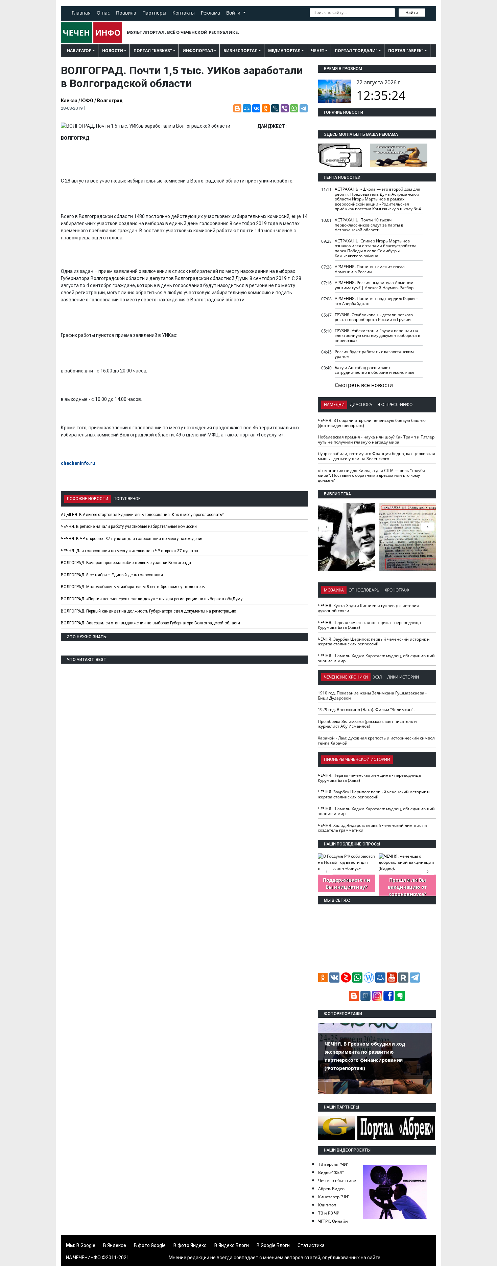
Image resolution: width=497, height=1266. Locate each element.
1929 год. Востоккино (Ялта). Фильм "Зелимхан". (366, 709)
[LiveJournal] (275, 108)
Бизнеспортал (240, 50)
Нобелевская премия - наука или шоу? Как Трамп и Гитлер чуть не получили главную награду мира (376, 439)
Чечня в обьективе (337, 1180)
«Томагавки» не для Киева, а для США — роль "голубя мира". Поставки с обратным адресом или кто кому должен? (371, 475)
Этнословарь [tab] (364, 590)
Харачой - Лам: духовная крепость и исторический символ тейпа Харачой (376, 740)
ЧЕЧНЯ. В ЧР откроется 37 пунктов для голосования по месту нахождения (132, 538)
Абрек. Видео (331, 1189)
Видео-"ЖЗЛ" (331, 1172)
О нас (103, 12)
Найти (411, 12)
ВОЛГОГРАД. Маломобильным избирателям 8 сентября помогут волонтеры (133, 586)
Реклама (210, 12)
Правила (126, 12)
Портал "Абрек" (406, 50)
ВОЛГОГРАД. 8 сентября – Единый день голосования (112, 575)
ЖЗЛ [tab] (377, 677)
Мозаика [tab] (334, 590)
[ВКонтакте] (256, 108)
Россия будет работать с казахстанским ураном (374, 354)
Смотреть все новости (364, 385)
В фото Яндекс (190, 1245)
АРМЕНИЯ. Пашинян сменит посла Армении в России (370, 269)
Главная (81, 12)
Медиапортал (284, 50)
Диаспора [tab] (361, 404)
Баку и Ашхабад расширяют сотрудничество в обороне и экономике (375, 370)
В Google (85, 1245)
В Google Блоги (273, 1245)
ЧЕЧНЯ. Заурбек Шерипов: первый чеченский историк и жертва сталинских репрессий (374, 641)
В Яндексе (114, 1245)
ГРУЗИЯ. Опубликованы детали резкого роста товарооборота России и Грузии (374, 317)
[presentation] (427, 526)
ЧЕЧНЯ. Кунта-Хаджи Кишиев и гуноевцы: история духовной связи (368, 608)
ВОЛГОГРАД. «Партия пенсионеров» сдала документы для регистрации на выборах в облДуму (151, 599)
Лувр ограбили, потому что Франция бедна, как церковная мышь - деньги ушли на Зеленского (376, 456)
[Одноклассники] (266, 108)
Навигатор (79, 50)
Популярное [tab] (127, 498)
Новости (112, 50)
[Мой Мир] (247, 108)
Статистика (311, 1245)
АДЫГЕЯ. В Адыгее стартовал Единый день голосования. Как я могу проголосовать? (142, 514)
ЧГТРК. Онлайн (333, 1221)
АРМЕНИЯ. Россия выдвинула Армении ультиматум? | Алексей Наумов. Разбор (374, 285)
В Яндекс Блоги (231, 1245)
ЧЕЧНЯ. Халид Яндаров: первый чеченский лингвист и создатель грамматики (372, 827)
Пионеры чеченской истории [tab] (357, 759)
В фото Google (150, 1245)
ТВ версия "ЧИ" (333, 1164)
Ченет (317, 50)
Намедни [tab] (334, 404)
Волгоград (110, 100)
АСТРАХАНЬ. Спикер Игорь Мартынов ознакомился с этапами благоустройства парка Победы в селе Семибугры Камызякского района (376, 248)
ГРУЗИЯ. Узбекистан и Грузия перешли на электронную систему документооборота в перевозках (377, 335)
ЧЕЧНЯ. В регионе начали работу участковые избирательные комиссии (129, 526)
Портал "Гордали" (356, 50)
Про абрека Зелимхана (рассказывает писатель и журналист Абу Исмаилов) (367, 723)
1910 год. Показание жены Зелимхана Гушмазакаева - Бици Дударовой (372, 695)
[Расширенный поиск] (429, 12)
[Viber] (285, 108)
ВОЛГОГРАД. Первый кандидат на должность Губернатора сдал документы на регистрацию (148, 611)
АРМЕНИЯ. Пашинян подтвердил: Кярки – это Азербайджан (376, 301)
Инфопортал (198, 50)
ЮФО (87, 100)
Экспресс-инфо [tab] (395, 404)
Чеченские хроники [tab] (346, 677)
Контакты (183, 12)
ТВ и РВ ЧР (328, 1213)
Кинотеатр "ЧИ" (334, 1197)
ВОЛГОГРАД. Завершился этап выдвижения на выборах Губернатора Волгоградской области (150, 623)
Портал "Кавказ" (153, 50)
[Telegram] (304, 108)
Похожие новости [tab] (87, 498)
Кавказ (69, 100)
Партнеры (154, 12)
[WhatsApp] (294, 108)
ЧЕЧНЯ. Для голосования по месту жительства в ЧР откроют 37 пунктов (129, 551)
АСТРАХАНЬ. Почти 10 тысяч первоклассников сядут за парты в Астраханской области (369, 225)
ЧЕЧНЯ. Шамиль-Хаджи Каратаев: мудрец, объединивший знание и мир (376, 658)
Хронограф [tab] (397, 590)
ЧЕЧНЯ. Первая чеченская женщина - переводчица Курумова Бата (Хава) (369, 625)
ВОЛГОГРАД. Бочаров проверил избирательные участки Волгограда (126, 562)
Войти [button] (234, 12)
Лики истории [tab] (403, 677)
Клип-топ (327, 1205)
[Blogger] (237, 108)
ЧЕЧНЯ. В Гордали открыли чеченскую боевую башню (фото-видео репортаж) (372, 422)
